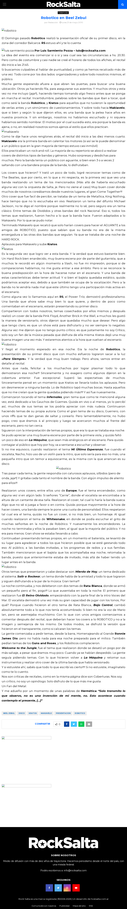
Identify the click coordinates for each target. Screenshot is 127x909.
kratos (33, 713)
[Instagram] (67, 887)
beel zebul (9, 713)
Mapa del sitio (79, 906)
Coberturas (63, 13)
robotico (80, 713)
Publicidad (64, 906)
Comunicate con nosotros (44, 906)
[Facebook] (49, 887)
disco (22, 713)
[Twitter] (58, 887)
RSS (91, 906)
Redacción (53, 22)
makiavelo (46, 713)
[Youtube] (76, 887)
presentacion (63, 713)
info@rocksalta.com (75, 870)
